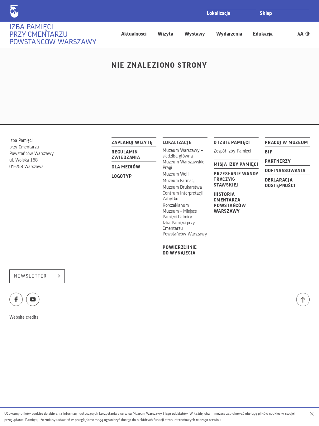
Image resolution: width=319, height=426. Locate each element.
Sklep (266, 13)
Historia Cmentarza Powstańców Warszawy (230, 203)
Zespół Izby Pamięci (232, 151)
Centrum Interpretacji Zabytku (182, 196)
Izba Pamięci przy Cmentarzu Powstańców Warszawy (52, 34)
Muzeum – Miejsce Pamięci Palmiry (180, 214)
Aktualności (133, 33)
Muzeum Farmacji (179, 180)
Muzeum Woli (175, 174)
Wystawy (194, 33)
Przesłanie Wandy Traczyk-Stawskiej (236, 179)
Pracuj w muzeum (286, 142)
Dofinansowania (285, 170)
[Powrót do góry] (303, 299)
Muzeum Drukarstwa (182, 187)
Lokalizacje (218, 13)
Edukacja (263, 33)
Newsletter (30, 276)
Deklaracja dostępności (280, 183)
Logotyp (122, 176)
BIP (269, 152)
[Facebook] (16, 301)
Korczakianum (176, 205)
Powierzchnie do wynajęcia (180, 250)
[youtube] (33, 301)
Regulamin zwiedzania (126, 155)
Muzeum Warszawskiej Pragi (184, 165)
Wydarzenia (229, 33)
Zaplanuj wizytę (132, 142)
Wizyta (165, 33)
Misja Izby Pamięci (236, 164)
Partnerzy (278, 161)
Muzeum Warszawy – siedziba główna (183, 153)
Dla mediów (126, 167)
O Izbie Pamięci (232, 142)
